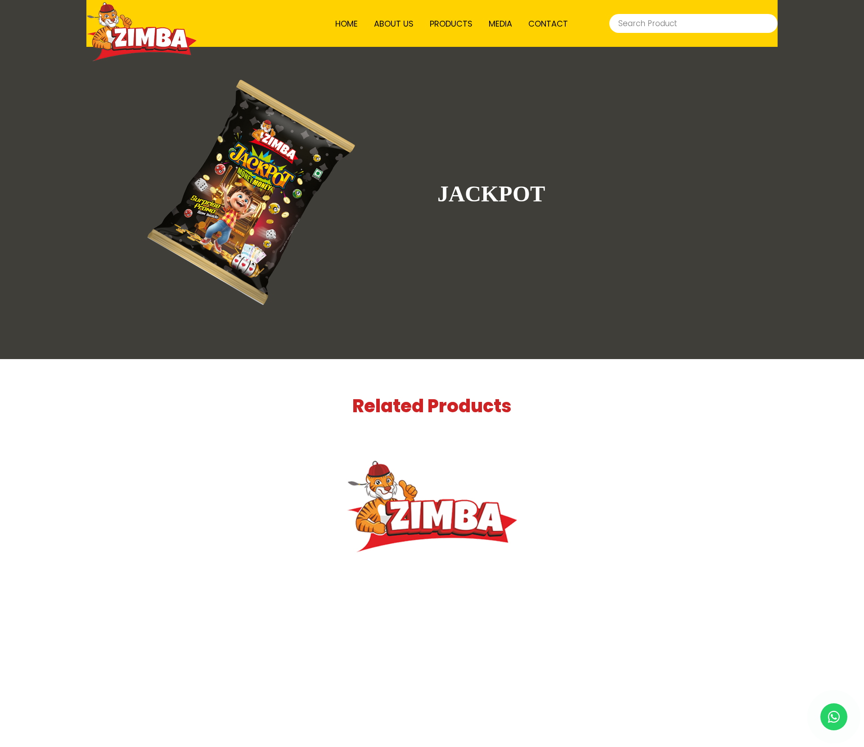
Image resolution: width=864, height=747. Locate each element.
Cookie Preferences (594, 692)
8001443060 (454, 651)
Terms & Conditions (397, 692)
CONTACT (548, 23)
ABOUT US (394, 23)
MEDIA (500, 23)
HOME (346, 23)
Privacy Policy (497, 692)
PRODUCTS (451, 23)
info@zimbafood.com (446, 632)
